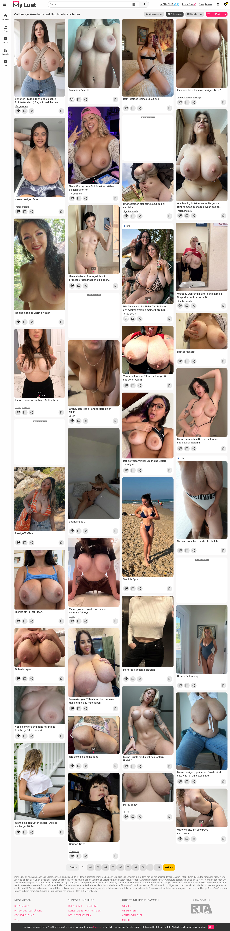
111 (158, 867)
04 (105, 867)
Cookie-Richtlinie (24, 915)
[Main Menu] (4, 4)
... (150, 867)
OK (210, 927)
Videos (155, 14)
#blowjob (197, 97)
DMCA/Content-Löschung (82, 906)
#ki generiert (21, 106)
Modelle (127, 920)
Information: (23, 900)
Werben (126, 906)
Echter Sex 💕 (189, 4)
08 (135, 867)
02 (90, 867)
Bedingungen (21, 906)
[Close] (216, 926)
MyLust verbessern (79, 915)
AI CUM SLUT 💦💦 (169, 4)
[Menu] (218, 4)
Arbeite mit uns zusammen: (140, 900)
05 (113, 867)
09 (143, 867)
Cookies (97, 927)
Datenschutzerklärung (28, 910)
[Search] (144, 4)
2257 (16, 920)
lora (128, 226)
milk (182, 458)
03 (98, 867)
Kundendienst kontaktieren (84, 910)
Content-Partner (132, 915)
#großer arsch (184, 97)
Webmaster (129, 910)
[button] (17, 57)
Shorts (196, 14)
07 (128, 867)
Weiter (168, 867)
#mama (26, 407)
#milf (18, 407)
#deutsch (74, 851)
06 (120, 867)
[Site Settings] (225, 4)
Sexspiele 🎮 (205, 4)
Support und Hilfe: (81, 900)
